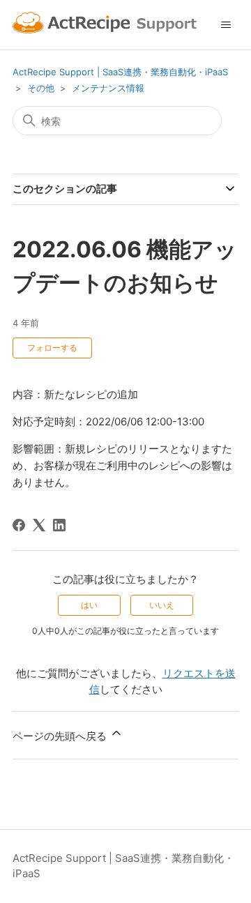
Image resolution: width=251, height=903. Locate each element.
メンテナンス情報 (108, 87)
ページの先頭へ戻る (61, 736)
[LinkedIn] (59, 525)
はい (89, 605)
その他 (40, 87)
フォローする (52, 347)
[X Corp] (39, 525)
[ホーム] (107, 25)
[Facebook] (19, 525)
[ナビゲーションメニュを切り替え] (225, 25)
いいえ (161, 605)
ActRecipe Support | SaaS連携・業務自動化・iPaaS (120, 71)
